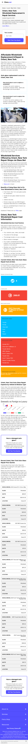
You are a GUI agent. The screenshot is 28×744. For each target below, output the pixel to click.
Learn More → (6, 26)
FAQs (17, 210)
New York (13, 8)
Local (8, 8)
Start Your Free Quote (14, 40)
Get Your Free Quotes (14, 451)
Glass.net (6, 184)
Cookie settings (4, 742)
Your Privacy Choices (13, 728)
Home (4, 8)
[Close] (25, 741)
